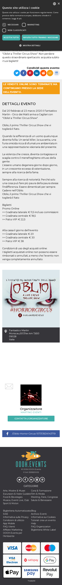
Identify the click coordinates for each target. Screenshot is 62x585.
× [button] (58, 4)
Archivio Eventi (39, 514)
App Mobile (9, 523)
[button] (31, 45)
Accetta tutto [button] (11, 37)
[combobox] (54, 3)
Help (33, 523)
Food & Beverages (12, 497)
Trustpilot (31, 581)
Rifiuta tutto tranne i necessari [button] (40, 37)
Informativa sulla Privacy (16, 517)
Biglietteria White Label (43, 529)
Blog (33, 510)
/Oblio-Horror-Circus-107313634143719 (34, 433)
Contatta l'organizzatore (31, 418)
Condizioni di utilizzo (13, 520)
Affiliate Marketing (12, 529)
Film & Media (38, 494)
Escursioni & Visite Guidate (17, 494)
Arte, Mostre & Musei (14, 490)
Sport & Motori (10, 503)
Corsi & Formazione (41, 490)
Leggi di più (17, 18)
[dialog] (31, 25)
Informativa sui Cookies (43, 517)
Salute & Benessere (41, 500)
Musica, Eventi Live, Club (16, 500)
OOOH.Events (34, 469)
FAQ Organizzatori (40, 526)
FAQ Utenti (9, 526)
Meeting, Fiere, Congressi (44, 497)
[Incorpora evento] (50, 73)
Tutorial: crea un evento (43, 520)
